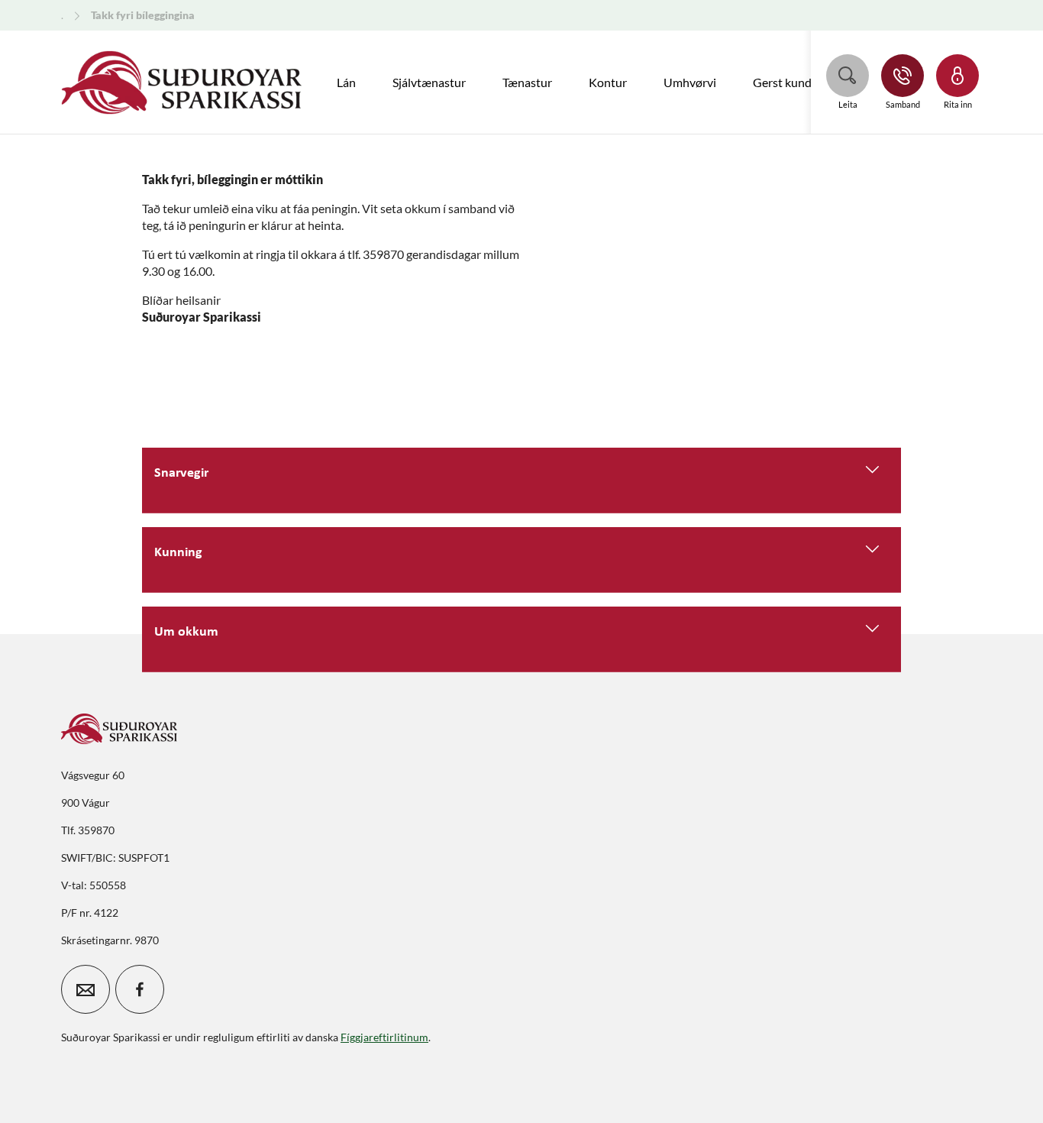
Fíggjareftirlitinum (384, 1037)
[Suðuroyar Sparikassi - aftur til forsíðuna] (182, 82)
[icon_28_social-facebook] (139, 989)
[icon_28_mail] (85, 989)
